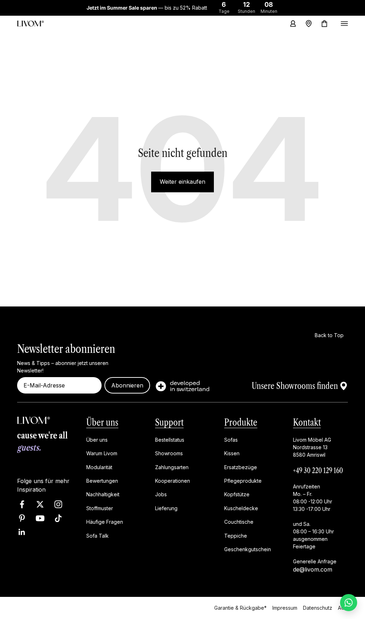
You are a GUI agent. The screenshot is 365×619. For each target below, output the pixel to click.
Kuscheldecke (241, 508)
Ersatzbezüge (240, 467)
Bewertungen (102, 481)
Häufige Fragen (104, 522)
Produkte (240, 422)
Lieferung (166, 508)
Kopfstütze (237, 494)
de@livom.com (312, 569)
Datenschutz (317, 608)
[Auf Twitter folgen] (40, 504)
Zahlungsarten (172, 467)
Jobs (161, 494)
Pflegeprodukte (243, 481)
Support (169, 422)
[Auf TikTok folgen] (58, 518)
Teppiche (235, 535)
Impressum (284, 608)
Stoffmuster (99, 508)
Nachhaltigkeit (102, 494)
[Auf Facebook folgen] (22, 504)
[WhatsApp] (348, 602)
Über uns (102, 422)
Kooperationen (172, 481)
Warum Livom (101, 453)
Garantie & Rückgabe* (240, 608)
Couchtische (238, 522)
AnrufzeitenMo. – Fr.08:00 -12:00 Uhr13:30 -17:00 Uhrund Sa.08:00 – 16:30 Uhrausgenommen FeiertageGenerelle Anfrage (314, 523)
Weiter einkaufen (182, 181)
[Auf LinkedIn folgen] (22, 532)
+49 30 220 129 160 (318, 470)
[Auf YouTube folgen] (40, 518)
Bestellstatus (169, 440)
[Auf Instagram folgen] (58, 504)
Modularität (99, 467)
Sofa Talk (97, 535)
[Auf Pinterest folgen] (22, 518)
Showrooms (169, 453)
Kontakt (307, 422)
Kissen (232, 453)
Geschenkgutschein (247, 549)
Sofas (231, 440)
